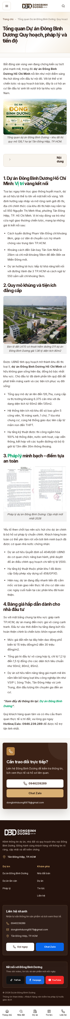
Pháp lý (7, 888)
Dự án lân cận (10, 880)
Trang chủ (8, 19)
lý (20, 455)
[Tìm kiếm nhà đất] (63, 6)
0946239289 (38, 783)
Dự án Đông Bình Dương (15, 873)
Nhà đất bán (43, 873)
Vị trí (19, 183)
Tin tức (41, 888)
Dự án (40, 880)
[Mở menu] (7, 6)
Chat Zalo (35, 793)
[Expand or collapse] (10, 160)
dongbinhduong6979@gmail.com (25, 802)
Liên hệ (41, 895)
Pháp (13, 455)
